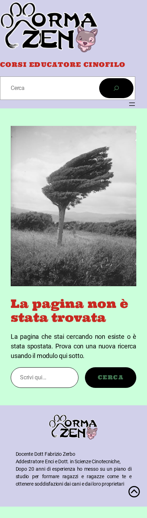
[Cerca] (116, 88)
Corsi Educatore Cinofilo (63, 64)
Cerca (110, 377)
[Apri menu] (132, 104)
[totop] (134, 495)
